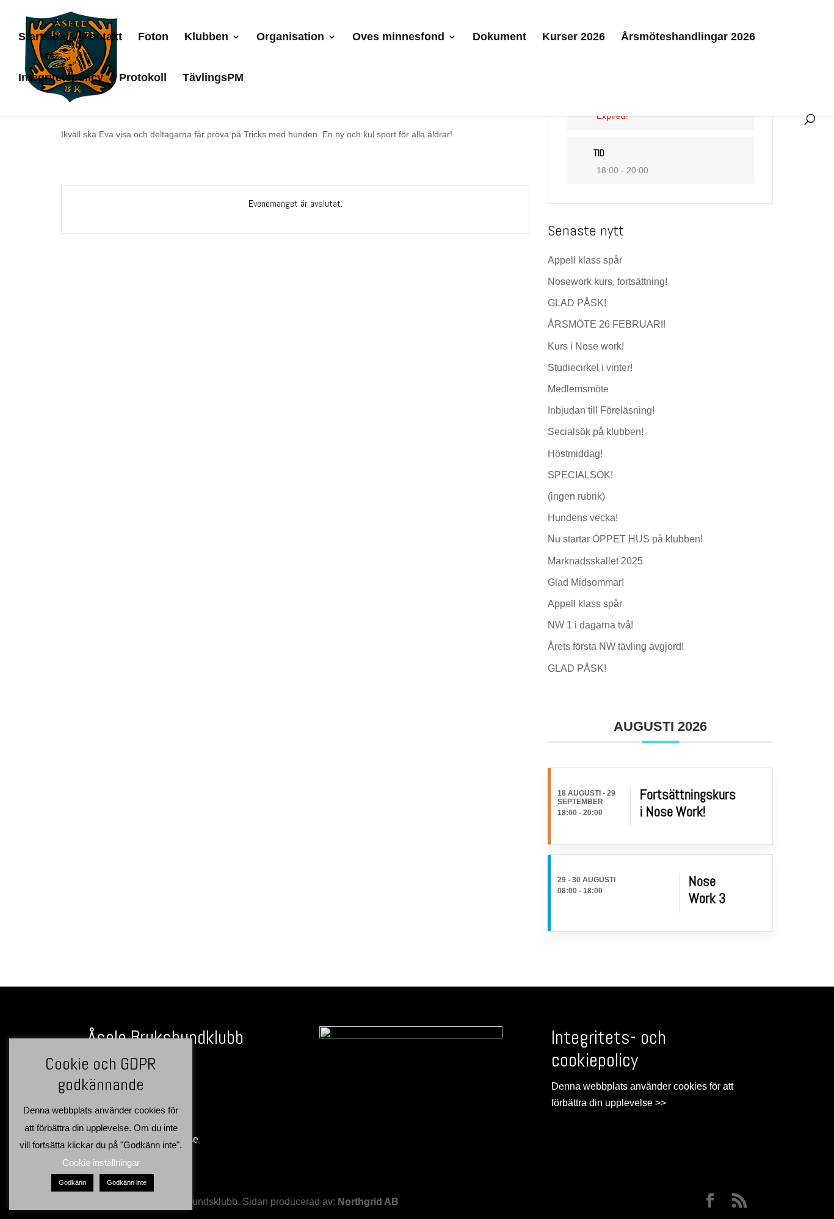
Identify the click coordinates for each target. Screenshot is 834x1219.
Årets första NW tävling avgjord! (616, 646)
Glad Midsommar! (586, 582)
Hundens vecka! (583, 517)
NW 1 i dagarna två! (590, 625)
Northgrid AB (368, 1201)
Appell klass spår (585, 260)
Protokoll (143, 78)
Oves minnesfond (398, 37)
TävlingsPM (213, 78)
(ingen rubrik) (576, 496)
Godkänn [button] (72, 1182)
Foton (153, 37)
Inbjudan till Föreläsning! (601, 410)
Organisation (290, 37)
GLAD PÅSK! (577, 303)
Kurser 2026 (573, 37)
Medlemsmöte (578, 389)
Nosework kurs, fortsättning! (607, 281)
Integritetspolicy (60, 78)
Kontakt (101, 37)
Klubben (206, 37)
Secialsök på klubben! (596, 431)
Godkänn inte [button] (127, 1182)
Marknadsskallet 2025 (595, 561)
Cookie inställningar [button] (101, 1162)
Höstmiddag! (575, 453)
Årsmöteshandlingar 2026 (688, 37)
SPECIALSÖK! (580, 475)
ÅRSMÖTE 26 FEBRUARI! (606, 324)
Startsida (41, 37)
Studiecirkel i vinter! (590, 367)
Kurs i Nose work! (586, 346)
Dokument (499, 37)
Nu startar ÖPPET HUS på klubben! (625, 539)
